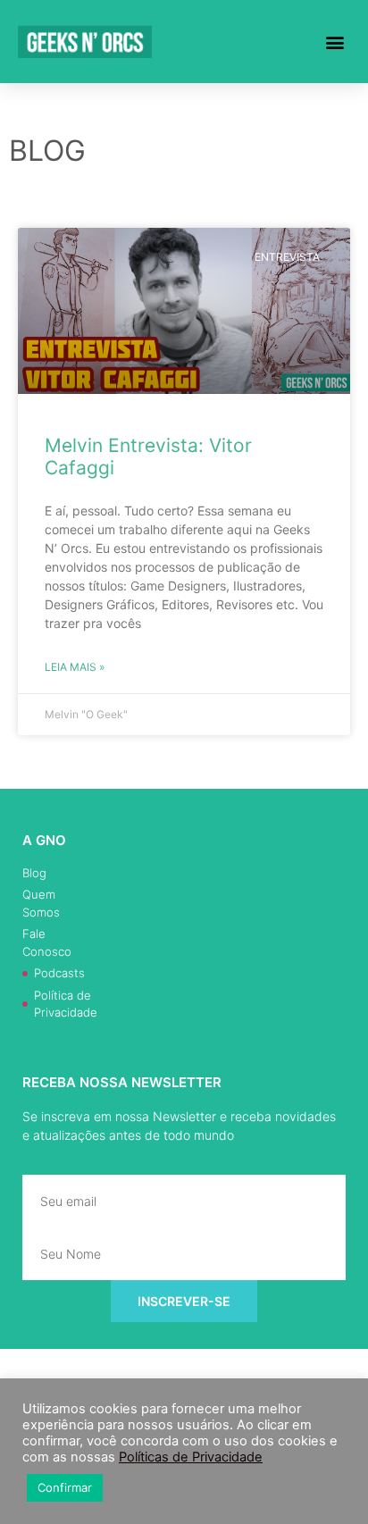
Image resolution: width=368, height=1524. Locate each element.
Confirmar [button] (65, 1487)
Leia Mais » (75, 667)
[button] (335, 41)
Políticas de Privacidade (191, 1457)
